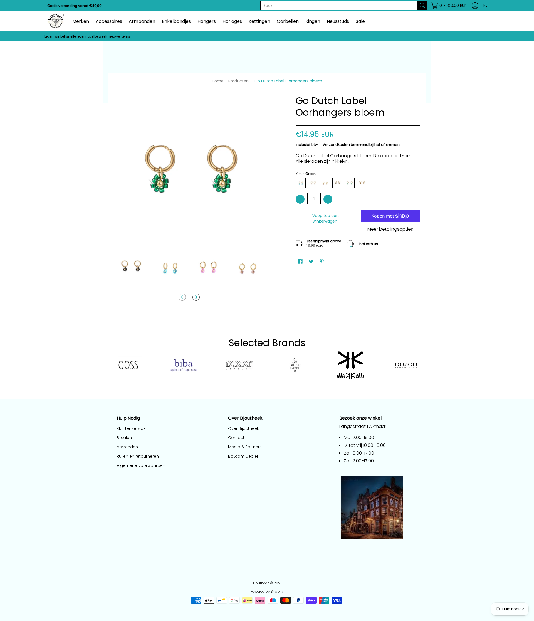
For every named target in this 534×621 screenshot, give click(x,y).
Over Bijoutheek (243, 428)
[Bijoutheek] (55, 21)
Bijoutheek (260, 583)
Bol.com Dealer (243, 456)
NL (485, 5)
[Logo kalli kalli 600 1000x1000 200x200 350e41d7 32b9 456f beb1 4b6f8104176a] (350, 365)
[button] (449, 5)
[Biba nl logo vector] (184, 365)
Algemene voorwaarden (141, 465)
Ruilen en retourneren (138, 456)
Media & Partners (245, 447)
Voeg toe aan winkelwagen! (325, 218)
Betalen (124, 437)
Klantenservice (131, 428)
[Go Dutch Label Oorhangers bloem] (130, 268)
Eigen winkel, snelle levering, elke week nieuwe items (87, 36)
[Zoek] (422, 5)
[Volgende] (196, 297)
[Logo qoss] (128, 365)
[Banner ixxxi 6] (239, 365)
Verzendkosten (336, 144)
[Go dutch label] (295, 365)
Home (218, 81)
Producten (238, 81)
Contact (236, 437)
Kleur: (306, 173)
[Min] (300, 199)
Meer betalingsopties (390, 229)
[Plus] (327, 199)
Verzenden (127, 447)
